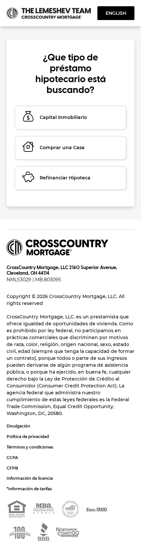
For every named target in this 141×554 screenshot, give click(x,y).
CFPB (12, 468)
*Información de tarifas (29, 488)
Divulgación (18, 426)
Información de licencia (30, 478)
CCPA (12, 457)
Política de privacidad (28, 436)
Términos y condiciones (30, 447)
